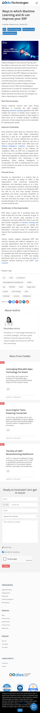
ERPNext (12, 287)
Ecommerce (21, 278)
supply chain (31, 287)
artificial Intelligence (14, 29)
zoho (26, 291)
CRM (11, 278)
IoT (4, 278)
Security (16, 296)
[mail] (20, 301)
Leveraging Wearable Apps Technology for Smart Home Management (19, 372)
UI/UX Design (16, 291)
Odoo (21, 287)
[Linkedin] (23, 301)
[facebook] (9, 301)
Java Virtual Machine (9, 33)
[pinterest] (16, 301)
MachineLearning (28, 29)
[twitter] (13, 301)
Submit (6, 566)
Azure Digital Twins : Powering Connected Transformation (16, 413)
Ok (20, 710)
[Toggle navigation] (37, 3)
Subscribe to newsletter (12, 552)
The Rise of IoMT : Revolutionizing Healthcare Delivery (19, 454)
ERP (4, 29)
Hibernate (6, 296)
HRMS (29, 282)
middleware (27, 296)
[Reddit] (27, 301)
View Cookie (22, 703)
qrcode (5, 291)
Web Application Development (13, 282)
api (4, 287)
